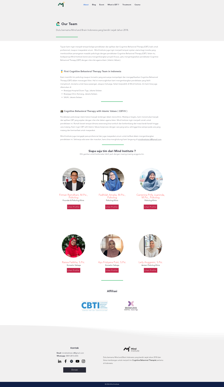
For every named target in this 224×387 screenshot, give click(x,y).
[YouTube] (77, 361)
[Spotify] (71, 361)
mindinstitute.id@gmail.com (149, 139)
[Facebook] (65, 361)
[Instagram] (83, 361)
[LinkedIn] (59, 361)
